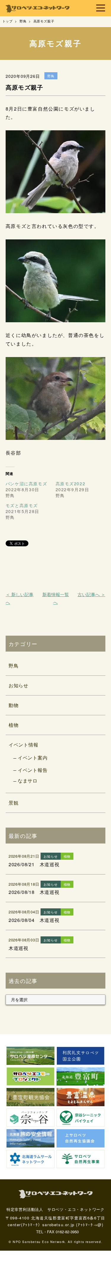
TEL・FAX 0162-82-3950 (57, 1231)
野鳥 (14, 665)
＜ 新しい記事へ (19, 598)
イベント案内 (33, 757)
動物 (14, 705)
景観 (14, 802)
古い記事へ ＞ (91, 594)
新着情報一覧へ (55, 598)
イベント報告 (33, 770)
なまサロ (28, 780)
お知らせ (18, 685)
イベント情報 (23, 744)
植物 (14, 724)
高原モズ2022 (71, 483)
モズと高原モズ (22, 505)
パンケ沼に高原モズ (26, 483)
